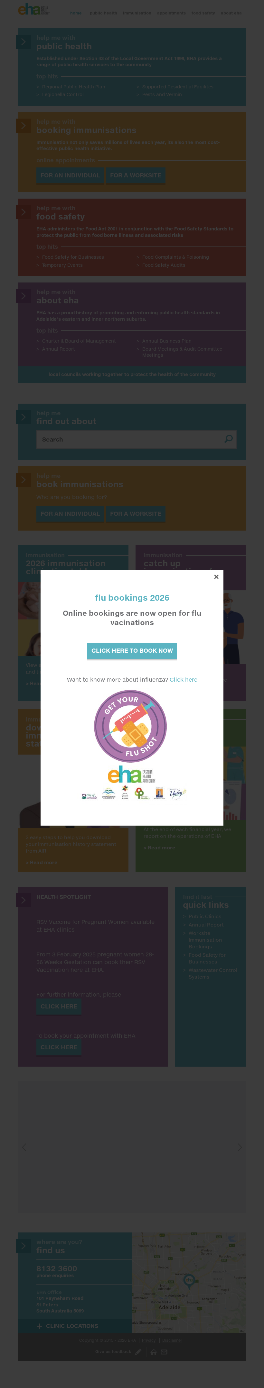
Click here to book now (132, 650)
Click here (183, 679)
